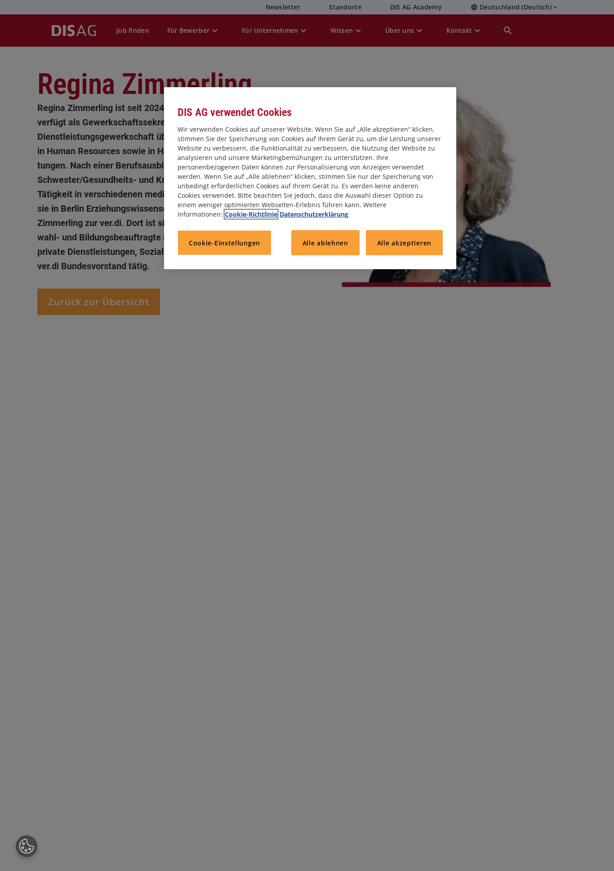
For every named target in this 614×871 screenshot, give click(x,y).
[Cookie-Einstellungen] (26, 846)
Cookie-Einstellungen (224, 243)
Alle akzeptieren (404, 243)
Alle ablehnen (325, 243)
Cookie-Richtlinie (251, 214)
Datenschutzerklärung (314, 214)
